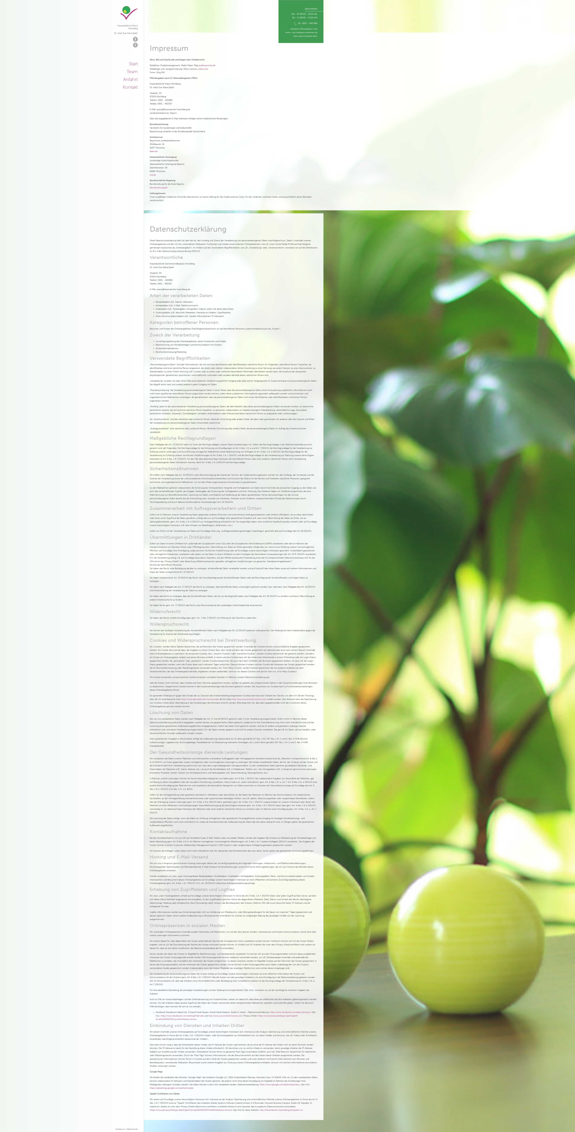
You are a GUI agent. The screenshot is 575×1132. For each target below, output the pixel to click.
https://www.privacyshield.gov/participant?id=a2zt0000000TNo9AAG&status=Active (190, 1110)
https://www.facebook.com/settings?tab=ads (182, 1016)
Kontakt (130, 87)
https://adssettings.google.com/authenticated (171, 1088)
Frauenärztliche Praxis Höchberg (129, 13)
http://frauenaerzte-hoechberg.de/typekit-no (281, 1110)
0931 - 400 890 (309, 23)
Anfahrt (130, 79)
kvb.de (153, 175)
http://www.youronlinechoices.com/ (249, 699)
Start (133, 64)
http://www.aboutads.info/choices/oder (200, 699)
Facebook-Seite (310, 36)
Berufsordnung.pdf (158, 187)
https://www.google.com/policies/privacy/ (280, 1084)
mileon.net (203, 69)
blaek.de (154, 151)
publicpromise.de (207, 65)
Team (132, 71)
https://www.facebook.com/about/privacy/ (290, 1012)
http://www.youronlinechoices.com (225, 1016)
